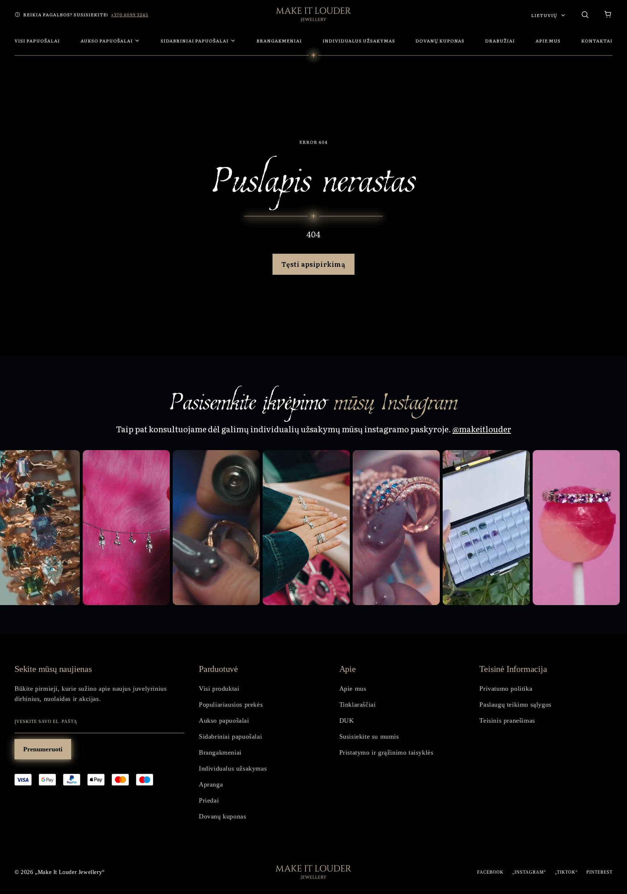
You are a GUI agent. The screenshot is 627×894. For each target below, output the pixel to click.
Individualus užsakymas (233, 768)
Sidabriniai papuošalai (230, 736)
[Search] (585, 14)
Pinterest (599, 872)
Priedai (209, 800)
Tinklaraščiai (357, 704)
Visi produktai (219, 688)
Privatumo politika (505, 688)
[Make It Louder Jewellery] (313, 14)
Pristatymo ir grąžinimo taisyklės (386, 752)
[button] (608, 14)
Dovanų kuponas (222, 816)
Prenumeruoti (42, 749)
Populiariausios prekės (231, 704)
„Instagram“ (529, 872)
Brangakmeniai (220, 752)
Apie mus (352, 688)
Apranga (211, 784)
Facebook (490, 872)
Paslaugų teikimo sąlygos (515, 704)
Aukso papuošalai (224, 720)
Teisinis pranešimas (507, 720)
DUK (346, 720)
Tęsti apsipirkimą (313, 264)
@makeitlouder (481, 429)
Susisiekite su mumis (369, 736)
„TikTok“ (566, 872)
